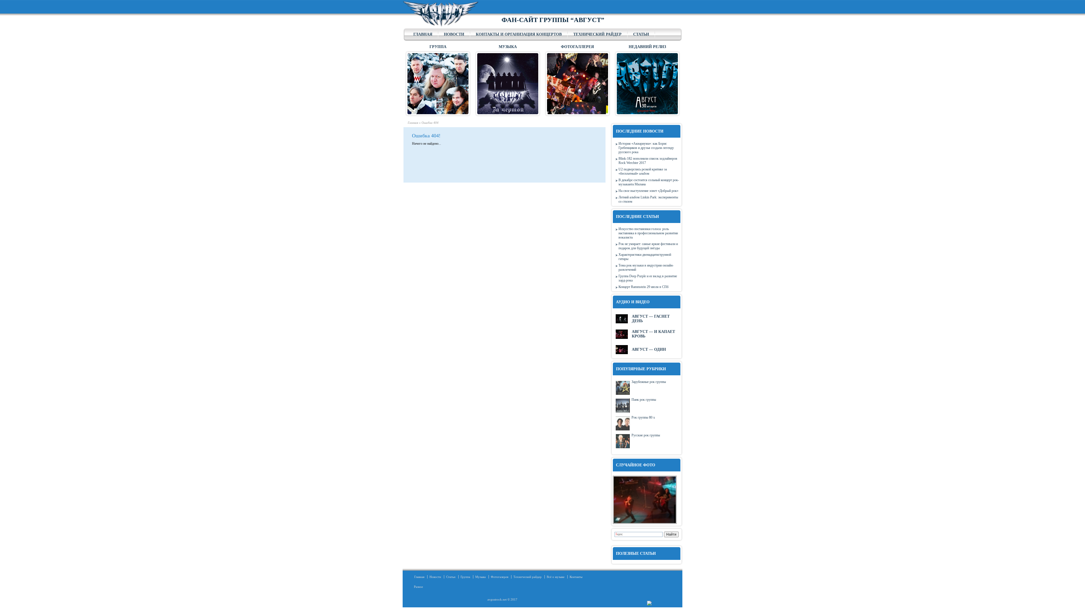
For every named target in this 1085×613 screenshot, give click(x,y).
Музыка (480, 577)
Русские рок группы (646, 435)
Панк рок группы (644, 400)
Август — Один (649, 349)
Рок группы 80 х (643, 417)
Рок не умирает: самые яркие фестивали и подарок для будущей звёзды (648, 246)
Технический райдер (597, 34)
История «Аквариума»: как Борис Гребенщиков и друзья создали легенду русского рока (646, 148)
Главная (422, 34)
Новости (454, 34)
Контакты (576, 577)
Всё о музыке (556, 577)
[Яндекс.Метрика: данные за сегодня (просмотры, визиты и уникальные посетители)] (660, 603)
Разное (417, 586)
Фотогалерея (499, 577)
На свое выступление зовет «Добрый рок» (648, 191)
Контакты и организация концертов (519, 34)
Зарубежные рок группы (649, 382)
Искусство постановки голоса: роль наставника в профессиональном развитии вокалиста (648, 233)
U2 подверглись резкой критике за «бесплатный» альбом (643, 171)
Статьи (641, 34)
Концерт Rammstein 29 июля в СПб (644, 287)
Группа (465, 577)
